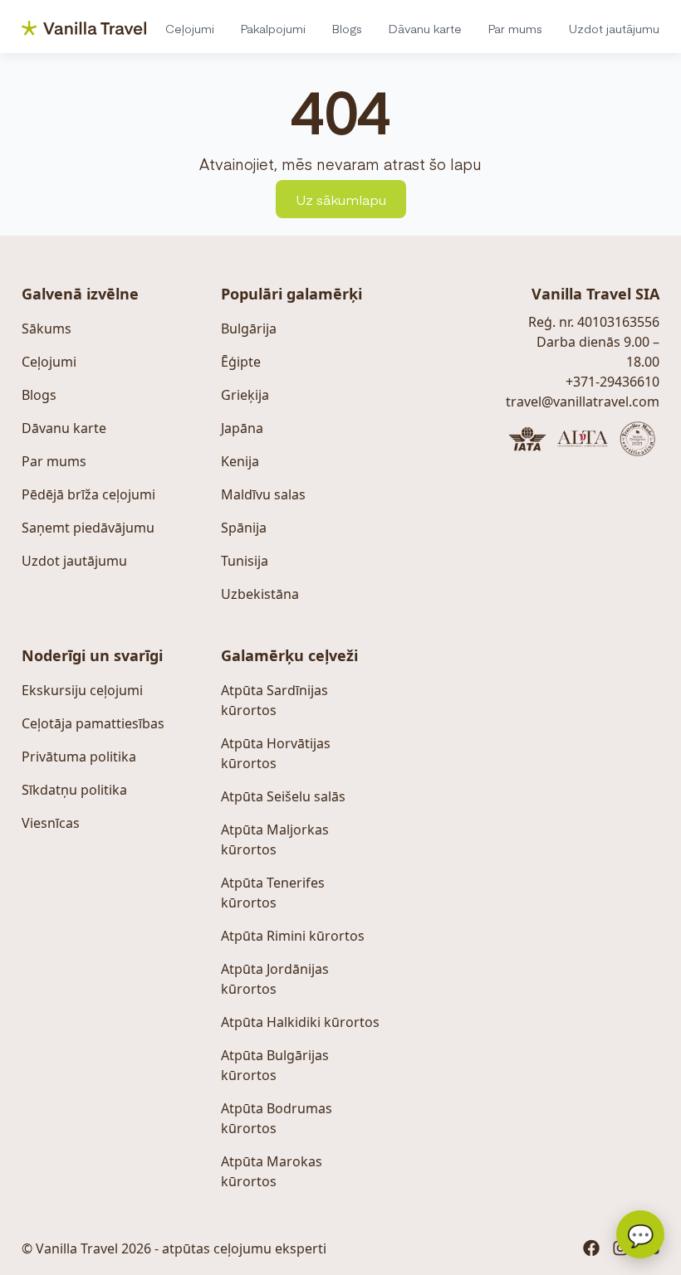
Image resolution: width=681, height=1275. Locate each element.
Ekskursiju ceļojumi (82, 690)
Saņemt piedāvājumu (88, 527)
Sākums (46, 328)
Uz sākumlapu (341, 199)
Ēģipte (241, 362)
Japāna (242, 428)
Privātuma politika (79, 756)
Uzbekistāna (260, 594)
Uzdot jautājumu (614, 28)
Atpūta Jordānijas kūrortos (275, 979)
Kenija (240, 461)
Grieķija (245, 395)
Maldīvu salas (263, 494)
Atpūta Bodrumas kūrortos (276, 1118)
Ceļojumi (189, 28)
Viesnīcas (51, 823)
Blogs (347, 28)
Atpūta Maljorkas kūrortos (275, 839)
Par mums (515, 28)
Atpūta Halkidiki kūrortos (300, 1022)
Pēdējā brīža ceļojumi (88, 494)
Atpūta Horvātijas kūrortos (276, 753)
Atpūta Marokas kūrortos (271, 1171)
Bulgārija (249, 328)
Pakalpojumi (273, 28)
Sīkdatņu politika (74, 790)
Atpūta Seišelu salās (283, 796)
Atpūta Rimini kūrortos (293, 936)
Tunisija (244, 561)
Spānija (244, 527)
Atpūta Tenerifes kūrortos (273, 893)
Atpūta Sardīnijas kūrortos (274, 700)
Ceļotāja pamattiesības (93, 723)
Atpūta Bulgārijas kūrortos (275, 1065)
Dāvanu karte (425, 28)
